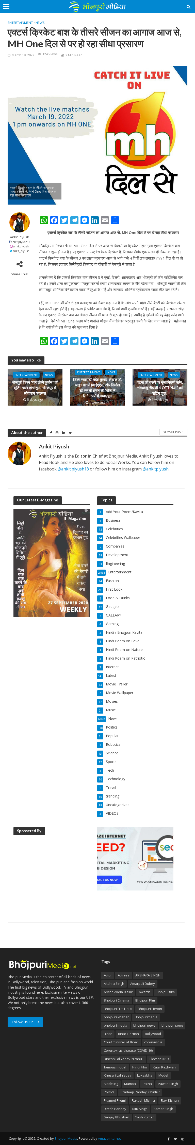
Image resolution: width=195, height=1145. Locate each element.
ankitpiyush (21, 246)
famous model (115, 1067)
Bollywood (153, 1033)
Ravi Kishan (170, 1100)
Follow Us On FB (25, 1022)
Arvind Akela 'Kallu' (118, 992)
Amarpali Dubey (142, 983)
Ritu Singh (140, 1108)
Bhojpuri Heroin (150, 1008)
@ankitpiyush (156, 469)
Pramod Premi (115, 1100)
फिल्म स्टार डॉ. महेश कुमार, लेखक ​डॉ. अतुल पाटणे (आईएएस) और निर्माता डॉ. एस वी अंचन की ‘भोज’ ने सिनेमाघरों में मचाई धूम (97, 387)
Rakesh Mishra (143, 1100)
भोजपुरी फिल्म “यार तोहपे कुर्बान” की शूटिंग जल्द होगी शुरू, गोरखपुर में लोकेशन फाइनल (35, 387)
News (40, 22)
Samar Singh (163, 1108)
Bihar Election (128, 1033)
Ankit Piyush (19, 237)
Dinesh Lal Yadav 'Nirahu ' (123, 1059)
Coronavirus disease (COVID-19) (128, 1050)
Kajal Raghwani (164, 1067)
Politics (109, 1092)
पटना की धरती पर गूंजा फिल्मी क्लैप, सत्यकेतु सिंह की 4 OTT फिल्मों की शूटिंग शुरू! (160, 387)
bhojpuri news (144, 1025)
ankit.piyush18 (20, 242)
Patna (147, 1083)
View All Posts (173, 432)
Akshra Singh (114, 983)
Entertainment (20, 22)
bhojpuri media (115, 1025)
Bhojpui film (166, 992)
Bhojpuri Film (145, 1000)
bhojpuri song (172, 1025)
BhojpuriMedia (66, 1138)
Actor (108, 975)
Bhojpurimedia (146, 1017)
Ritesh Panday (115, 1108)
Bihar (108, 1033)
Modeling (111, 1083)
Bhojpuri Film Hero (118, 1008)
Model (163, 1075)
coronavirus (153, 1042)
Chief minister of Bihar (121, 1042)
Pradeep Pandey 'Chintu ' (140, 1092)
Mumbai (130, 1083)
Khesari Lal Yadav (117, 1075)
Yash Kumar (144, 1117)
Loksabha (144, 1075)
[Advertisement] (51, 871)
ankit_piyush (21, 251)
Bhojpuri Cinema (116, 1000)
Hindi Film (139, 1067)
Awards (145, 992)
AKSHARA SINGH (147, 975)
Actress (123, 975)
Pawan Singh (168, 1083)
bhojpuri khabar (116, 1017)
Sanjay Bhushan (116, 1117)
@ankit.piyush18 (73, 469)
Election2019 (159, 1059)
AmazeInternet (109, 1138)
